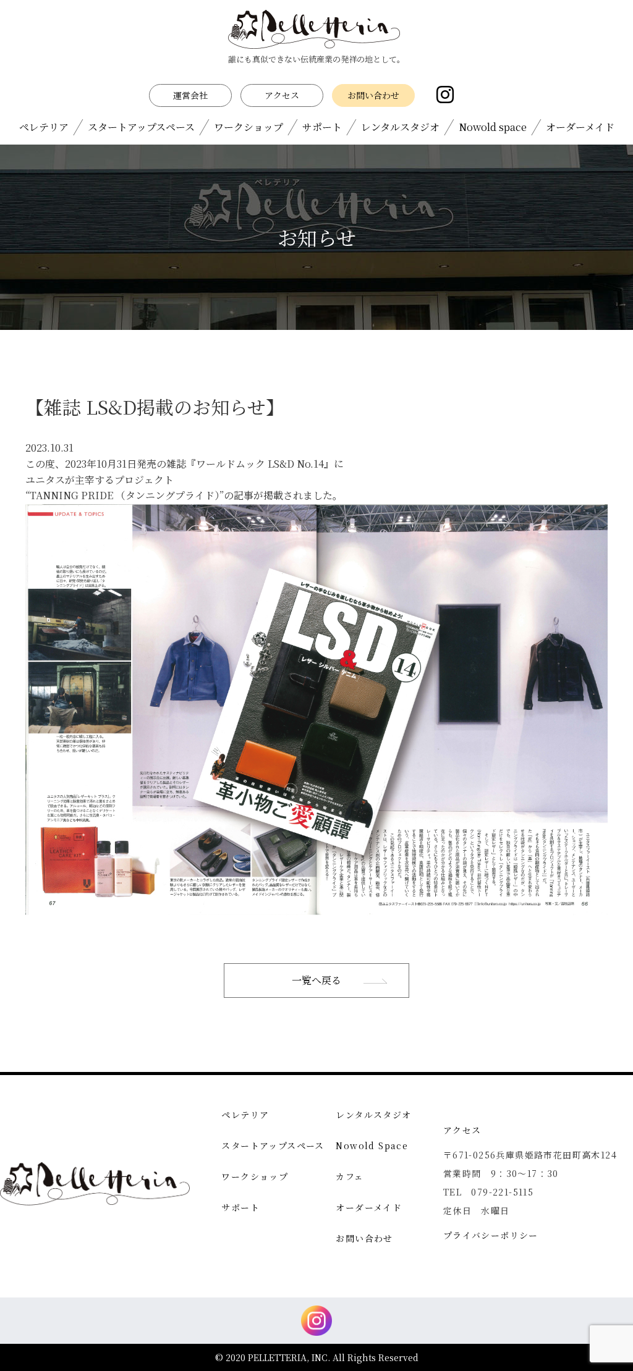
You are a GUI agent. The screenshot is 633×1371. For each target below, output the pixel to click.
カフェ (349, 1176)
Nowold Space (372, 1145)
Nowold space (493, 127)
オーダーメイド (580, 127)
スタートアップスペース (141, 127)
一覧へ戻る (316, 980)
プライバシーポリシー (490, 1235)
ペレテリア (44, 127)
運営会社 (190, 95)
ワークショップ (248, 127)
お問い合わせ (373, 95)
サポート (322, 127)
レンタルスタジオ (400, 127)
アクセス (282, 95)
